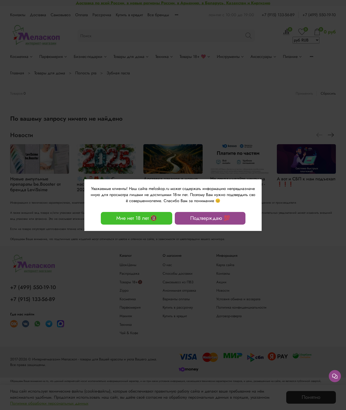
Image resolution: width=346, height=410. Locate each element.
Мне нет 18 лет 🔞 (136, 218)
